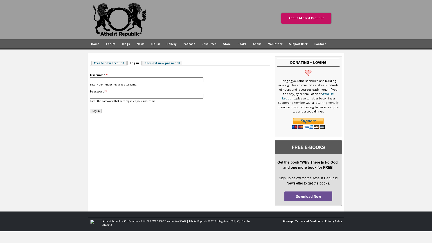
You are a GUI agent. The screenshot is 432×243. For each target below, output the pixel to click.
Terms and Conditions (309, 221)
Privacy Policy (333, 221)
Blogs (126, 44)
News (140, 44)
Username (99, 75)
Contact (320, 44)
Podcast (189, 44)
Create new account (109, 63)
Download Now (308, 196)
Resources (209, 44)
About (257, 44)
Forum (110, 44)
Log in (136, 63)
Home (95, 44)
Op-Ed (155, 44)
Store (227, 44)
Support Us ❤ (298, 44)
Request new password (162, 63)
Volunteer (275, 44)
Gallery (171, 44)
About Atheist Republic (306, 18)
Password (98, 91)
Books (242, 44)
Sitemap (287, 221)
